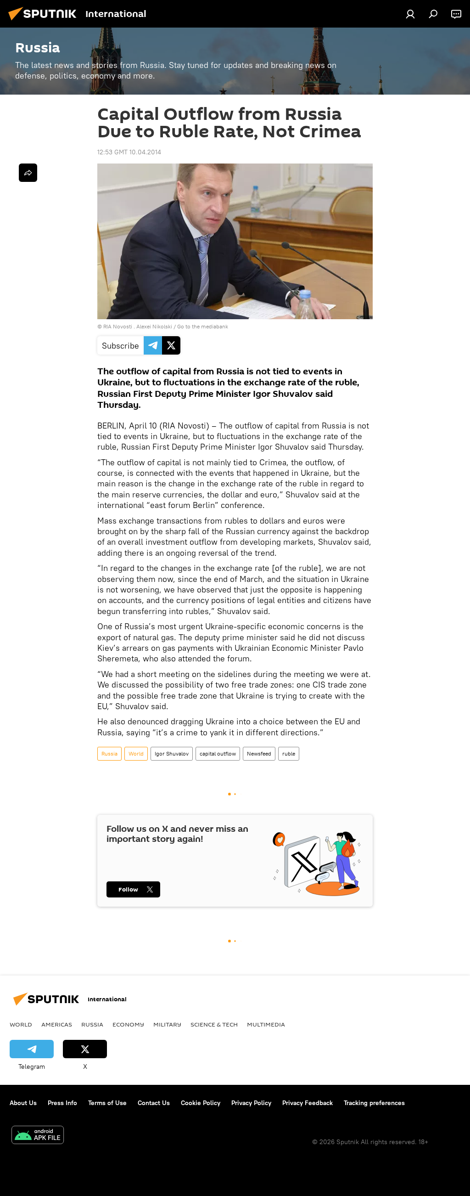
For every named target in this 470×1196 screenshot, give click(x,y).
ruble (288, 753)
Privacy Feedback (307, 1103)
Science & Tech (214, 1024)
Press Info (62, 1103)
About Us (23, 1103)
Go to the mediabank (202, 326)
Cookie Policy (200, 1103)
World (136, 753)
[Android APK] (37, 1136)
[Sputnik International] (45, 21)
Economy (128, 1024)
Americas (56, 1024)
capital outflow (218, 753)
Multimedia (266, 1024)
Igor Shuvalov (172, 753)
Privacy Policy (251, 1103)
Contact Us (154, 1103)
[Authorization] (410, 14)
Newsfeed (259, 753)
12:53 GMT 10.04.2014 (129, 152)
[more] (28, 173)
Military (167, 1024)
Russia (109, 753)
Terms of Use (107, 1103)
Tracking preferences (374, 1103)
